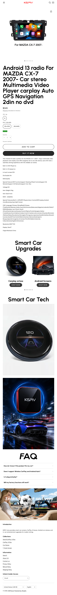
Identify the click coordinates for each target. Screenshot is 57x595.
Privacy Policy (7, 564)
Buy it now (28, 153)
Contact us (6, 561)
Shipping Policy (7, 569)
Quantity (5, 134)
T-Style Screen (7, 548)
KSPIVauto (11, 591)
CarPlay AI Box (7, 542)
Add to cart (28, 147)
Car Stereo (6, 545)
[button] (4, 2)
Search (5, 555)
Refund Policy (7, 567)
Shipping (5, 110)
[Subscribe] (28, 578)
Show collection (29, 513)
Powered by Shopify (20, 591)
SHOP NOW (16, 285)
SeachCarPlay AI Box (9, 539)
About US (6, 558)
